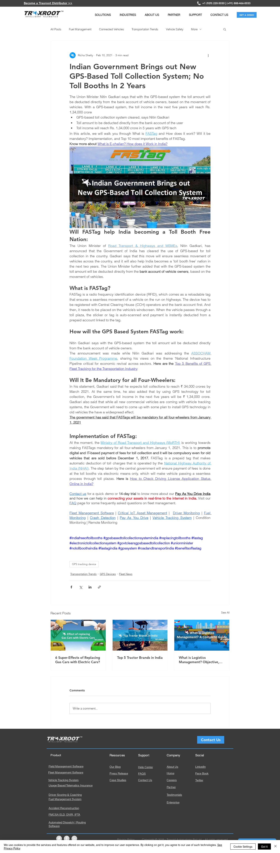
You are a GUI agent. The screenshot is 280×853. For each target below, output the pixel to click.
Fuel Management (80, 29)
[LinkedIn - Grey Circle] (74, 838)
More (194, 29)
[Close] (275, 846)
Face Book (202, 773)
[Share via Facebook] (71, 587)
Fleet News (125, 574)
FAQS (142, 773)
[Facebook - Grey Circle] (67, 838)
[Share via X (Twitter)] (80, 587)
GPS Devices (108, 574)
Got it (264, 846)
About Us (172, 766)
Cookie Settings (243, 846)
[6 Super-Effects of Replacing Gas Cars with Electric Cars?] (78, 635)
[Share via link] (99, 587)
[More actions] (208, 55)
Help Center (145, 767)
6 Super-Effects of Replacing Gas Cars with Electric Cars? (77, 659)
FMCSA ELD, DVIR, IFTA (64, 814)
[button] (102, 14)
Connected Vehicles (111, 29)
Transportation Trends (145, 29)
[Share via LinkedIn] (90, 587)
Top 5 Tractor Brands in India (140, 657)
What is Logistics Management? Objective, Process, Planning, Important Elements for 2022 (202, 659)
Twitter (199, 780)
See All (225, 612)
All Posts (55, 29)
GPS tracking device (84, 564)
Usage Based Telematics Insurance (71, 785)
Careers (172, 780)
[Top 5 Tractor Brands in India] (140, 635)
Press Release (119, 773)
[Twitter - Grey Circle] (59, 838)
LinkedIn (200, 766)
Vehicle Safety (174, 29)
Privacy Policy (126, 839)
